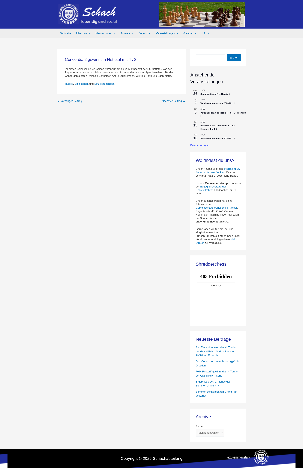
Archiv (199, 426)
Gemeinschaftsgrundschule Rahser (216, 207)
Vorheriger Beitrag (69, 101)
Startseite (65, 33)
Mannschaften (103, 33)
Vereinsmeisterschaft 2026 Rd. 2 (217, 138)
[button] (88, 33)
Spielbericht (82, 83)
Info (204, 33)
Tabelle (69, 83)
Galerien (188, 33)
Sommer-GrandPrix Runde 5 (215, 94)
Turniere (125, 33)
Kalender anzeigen (199, 145)
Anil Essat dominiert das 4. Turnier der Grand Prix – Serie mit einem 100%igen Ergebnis (216, 351)
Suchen (233, 57)
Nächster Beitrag (173, 101)
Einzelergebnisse (104, 83)
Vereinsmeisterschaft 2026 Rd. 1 (217, 103)
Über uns (81, 33)
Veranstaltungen (165, 33)
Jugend (143, 33)
